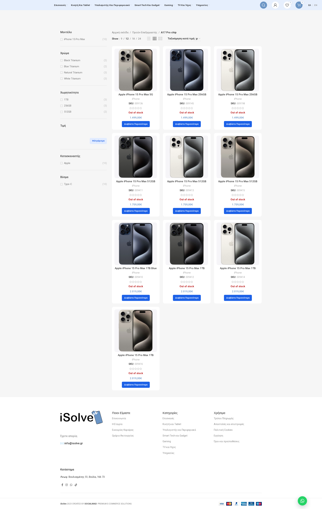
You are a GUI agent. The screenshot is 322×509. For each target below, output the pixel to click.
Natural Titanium (73, 72)
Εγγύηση (218, 435)
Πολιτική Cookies (223, 430)
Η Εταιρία (117, 424)
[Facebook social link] (62, 485)
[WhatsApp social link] (71, 485)
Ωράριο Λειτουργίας (123, 435)
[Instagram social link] (66, 485)
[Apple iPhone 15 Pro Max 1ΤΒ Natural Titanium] (135, 330)
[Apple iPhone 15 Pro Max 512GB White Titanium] (186, 157)
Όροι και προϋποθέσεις (227, 441)
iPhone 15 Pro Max (74, 39)
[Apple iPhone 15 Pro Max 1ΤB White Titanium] (238, 243)
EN (315, 5)
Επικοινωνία (119, 418)
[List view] (148, 38)
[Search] (263, 5)
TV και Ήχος (169, 447)
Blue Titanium (71, 66)
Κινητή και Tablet (172, 424)
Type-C (68, 184)
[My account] (275, 5)
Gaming (167, 441)
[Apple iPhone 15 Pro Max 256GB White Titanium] (238, 70)
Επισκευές (168, 418)
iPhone (136, 99)
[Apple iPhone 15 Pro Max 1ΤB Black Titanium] (186, 243)
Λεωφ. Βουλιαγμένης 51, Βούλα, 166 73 (82, 476)
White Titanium (72, 78)
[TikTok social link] (76, 485)
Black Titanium (72, 60)
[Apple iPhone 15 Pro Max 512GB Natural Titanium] (238, 157)
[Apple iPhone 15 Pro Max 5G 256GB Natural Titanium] (135, 70)
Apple (67, 163)
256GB (67, 105)
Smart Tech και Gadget (175, 435)
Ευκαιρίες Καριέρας (123, 430)
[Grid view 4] (160, 38)
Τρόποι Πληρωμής (224, 418)
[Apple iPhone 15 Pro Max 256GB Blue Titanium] (186, 70)
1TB (66, 99)
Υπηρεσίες (168, 453)
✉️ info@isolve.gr (71, 443)
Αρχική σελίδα (120, 32)
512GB (67, 111)
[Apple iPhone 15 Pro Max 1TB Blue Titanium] (135, 243)
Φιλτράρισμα (98, 141)
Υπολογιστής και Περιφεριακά (179, 430)
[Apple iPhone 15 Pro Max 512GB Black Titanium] (135, 157)
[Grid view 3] (154, 38)
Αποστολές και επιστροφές (229, 424)
